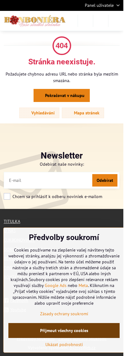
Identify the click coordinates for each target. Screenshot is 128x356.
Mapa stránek (86, 113)
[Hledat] (85, 21)
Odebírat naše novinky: (62, 164)
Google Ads (55, 285)
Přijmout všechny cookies (64, 330)
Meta (83, 285)
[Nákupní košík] (100, 21)
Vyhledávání (42, 113)
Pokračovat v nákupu (64, 95)
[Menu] (115, 21)
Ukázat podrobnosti (64, 344)
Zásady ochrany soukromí (64, 314)
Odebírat (105, 180)
